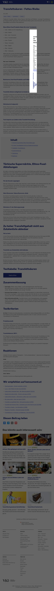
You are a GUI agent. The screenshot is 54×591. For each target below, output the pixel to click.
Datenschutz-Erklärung (36, 70)
